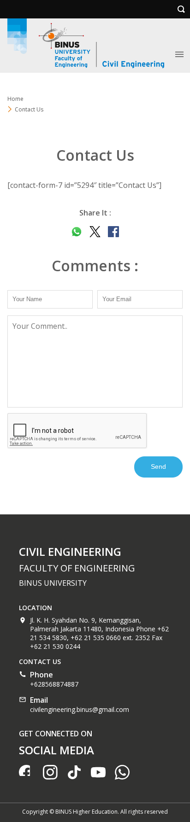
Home (15, 99)
